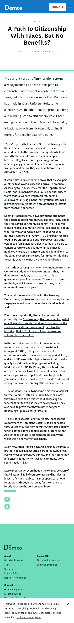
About (7, 556)
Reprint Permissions (15, 577)
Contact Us (10, 585)
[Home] (13, 11)
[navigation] (70, 6)
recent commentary (46, 267)
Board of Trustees (13, 560)
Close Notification (68, 610)
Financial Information (48, 560)
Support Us (43, 556)
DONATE (58, 7)
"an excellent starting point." (34, 134)
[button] (7, 499)
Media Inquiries (12, 593)
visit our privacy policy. (29, 617)
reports (18, 144)
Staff (6, 564)
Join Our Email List (47, 564)
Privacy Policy (11, 573)
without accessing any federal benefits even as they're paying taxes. (33, 401)
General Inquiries (13, 589)
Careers (8, 569)
